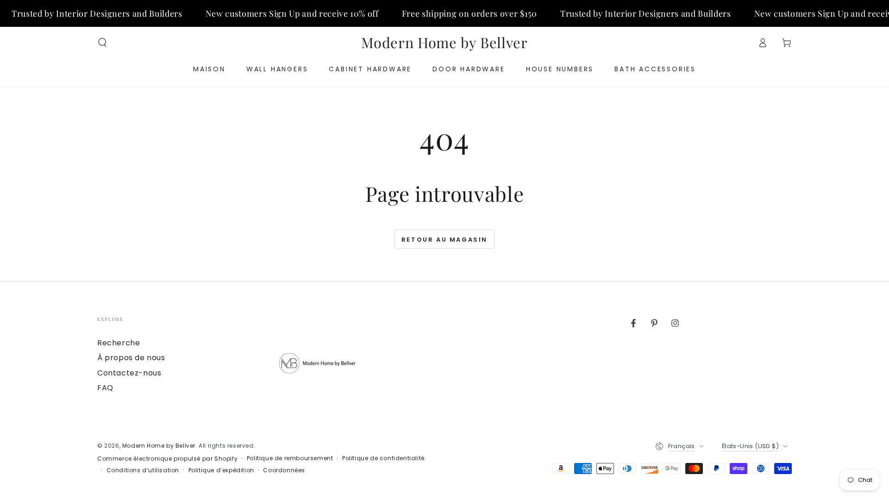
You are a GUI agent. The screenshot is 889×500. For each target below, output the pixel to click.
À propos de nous (131, 357)
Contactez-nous (129, 373)
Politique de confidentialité (383, 458)
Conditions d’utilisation (142, 470)
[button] (102, 42)
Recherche (118, 343)
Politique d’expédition (221, 470)
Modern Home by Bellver (158, 446)
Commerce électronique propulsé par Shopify (167, 458)
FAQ (105, 387)
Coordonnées (284, 470)
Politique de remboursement (290, 458)
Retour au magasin (444, 239)
